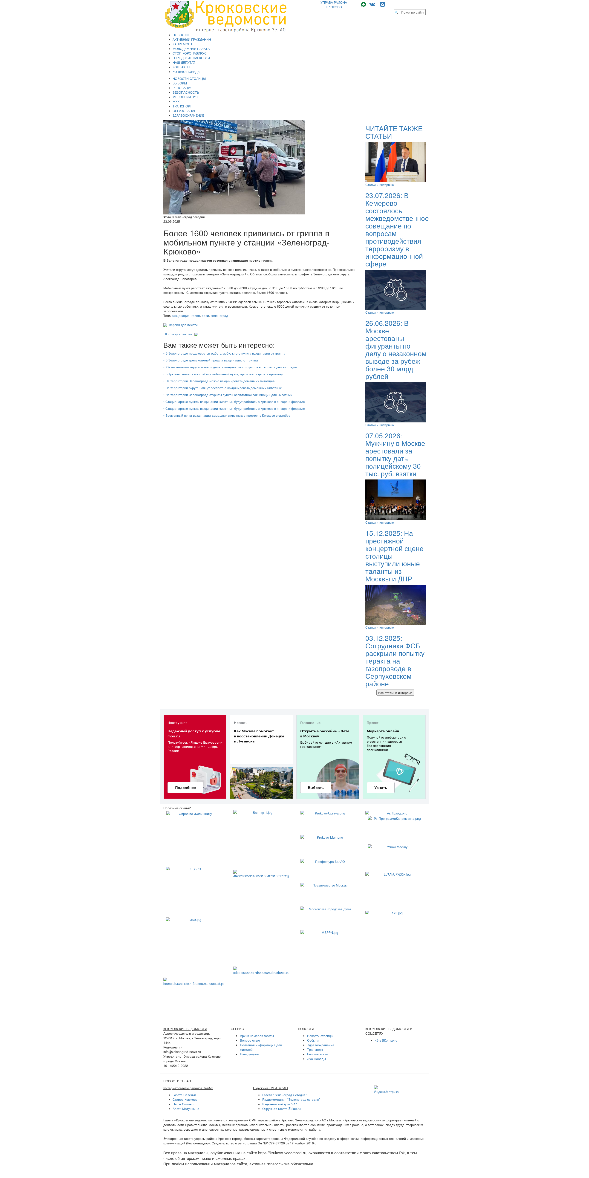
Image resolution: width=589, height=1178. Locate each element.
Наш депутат (249, 1054)
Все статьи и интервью (395, 692)
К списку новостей (178, 334)
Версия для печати (182, 324)
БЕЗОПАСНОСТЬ (186, 92)
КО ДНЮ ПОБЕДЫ (186, 71)
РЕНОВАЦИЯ (183, 87)
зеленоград (219, 315)
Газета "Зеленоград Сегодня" (284, 1094)
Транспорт (315, 1049)
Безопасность (317, 1054)
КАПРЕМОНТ (183, 44)
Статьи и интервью (379, 184)
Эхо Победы (316, 1058)
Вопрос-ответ (250, 1040)
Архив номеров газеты (257, 1035)
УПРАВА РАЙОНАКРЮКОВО (333, 4)
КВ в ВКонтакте (386, 1040)
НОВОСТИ (181, 34)
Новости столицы (320, 1035)
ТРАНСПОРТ (182, 106)
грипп (195, 315)
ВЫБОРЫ (180, 83)
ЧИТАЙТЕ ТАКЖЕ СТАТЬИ (394, 132)
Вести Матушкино (186, 1108)
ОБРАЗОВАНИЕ (184, 110)
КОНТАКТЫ (181, 67)
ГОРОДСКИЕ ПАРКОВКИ (191, 57)
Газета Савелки (184, 1094)
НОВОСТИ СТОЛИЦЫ (189, 78)
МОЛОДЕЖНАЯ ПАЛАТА (191, 48)
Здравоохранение (320, 1044)
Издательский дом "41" (279, 1104)
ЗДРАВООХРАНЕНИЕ (188, 115)
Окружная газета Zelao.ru (281, 1108)
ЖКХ (176, 101)
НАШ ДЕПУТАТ (184, 62)
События (313, 1040)
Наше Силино (183, 1104)
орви (205, 315)
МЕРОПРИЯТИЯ (185, 97)
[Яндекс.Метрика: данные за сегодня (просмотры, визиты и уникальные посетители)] (386, 1090)
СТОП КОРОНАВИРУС (190, 53)
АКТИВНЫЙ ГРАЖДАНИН (192, 39)
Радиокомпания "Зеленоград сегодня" (291, 1099)
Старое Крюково (185, 1099)
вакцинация (181, 315)
